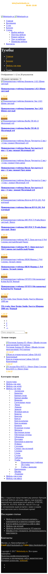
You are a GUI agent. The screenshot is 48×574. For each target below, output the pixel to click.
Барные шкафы (21, 398)
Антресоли (19, 391)
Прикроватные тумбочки (32, 462)
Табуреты (18, 458)
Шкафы (17, 471)
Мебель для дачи (13, 384)
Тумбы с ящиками (29, 467)
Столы (17, 453)
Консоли (18, 416)
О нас (8, 25)
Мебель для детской (14, 526)
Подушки (18, 439)
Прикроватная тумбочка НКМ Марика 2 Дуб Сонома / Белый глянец (22, 268)
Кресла (17, 418)
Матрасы (18, 430)
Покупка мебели (18, 35)
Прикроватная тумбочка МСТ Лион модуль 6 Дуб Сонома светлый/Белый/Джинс (22, 248)
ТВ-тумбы (25, 465)
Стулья (17, 455)
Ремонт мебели (17, 37)
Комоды (18, 414)
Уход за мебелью (18, 39)
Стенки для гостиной (23, 448)
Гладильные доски (22, 402)
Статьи (9, 30)
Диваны (18, 407)
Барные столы (20, 395)
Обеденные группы (23, 435)
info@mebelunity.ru (15, 545)
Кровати (18, 425)
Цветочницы (20, 469)
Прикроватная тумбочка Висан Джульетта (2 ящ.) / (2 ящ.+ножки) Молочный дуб (22, 149)
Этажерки (18, 474)
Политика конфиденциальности (15, 556)
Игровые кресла (21, 412)
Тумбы (17, 460)
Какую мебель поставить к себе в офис (23, 524)
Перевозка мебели (19, 41)
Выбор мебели (17, 32)
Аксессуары (11, 382)
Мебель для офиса (14, 478)
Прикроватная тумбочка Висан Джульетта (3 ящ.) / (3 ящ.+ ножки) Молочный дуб (22, 189)
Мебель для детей (14, 386)
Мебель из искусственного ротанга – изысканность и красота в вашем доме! (23, 520)
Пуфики (18, 444)
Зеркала (17, 409)
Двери (17, 405)
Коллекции (11, 23)
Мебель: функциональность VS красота (23, 528)
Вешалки (18, 400)
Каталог (9, 28)
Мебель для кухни (14, 476)
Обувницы (19, 437)
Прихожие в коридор (23, 441)
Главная (9, 21)
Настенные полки (22, 432)
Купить (4, 99)
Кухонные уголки (22, 428)
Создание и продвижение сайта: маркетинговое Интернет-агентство (22, 559)
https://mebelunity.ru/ (37, 545)
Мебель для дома (13, 66)
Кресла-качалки (21, 421)
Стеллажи (18, 446)
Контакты (10, 44)
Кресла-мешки (20, 423)
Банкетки (18, 393)
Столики (18, 451)
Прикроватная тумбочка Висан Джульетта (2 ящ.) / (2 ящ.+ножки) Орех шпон (22, 169)
